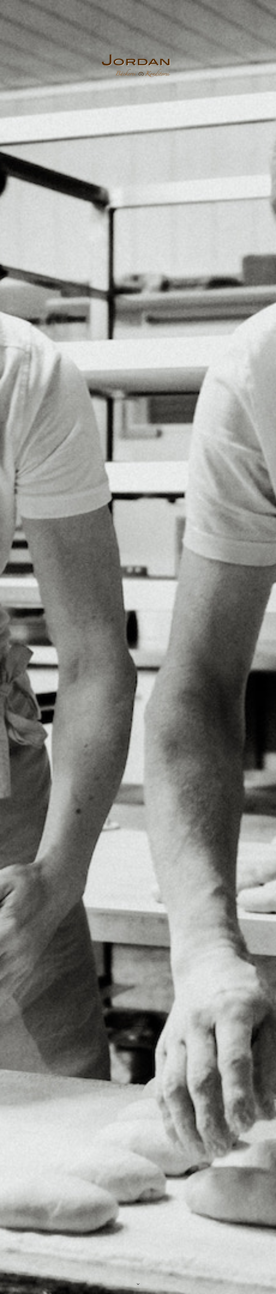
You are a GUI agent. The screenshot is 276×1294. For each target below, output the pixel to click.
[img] (138, 647)
